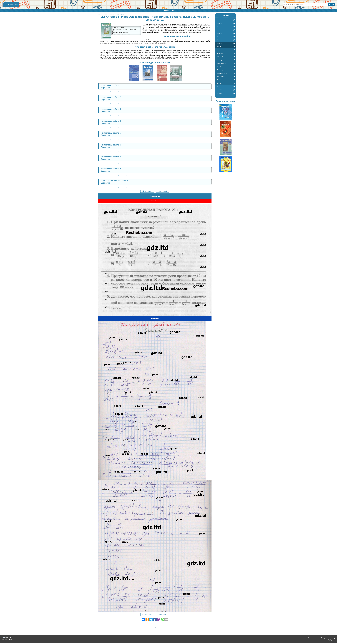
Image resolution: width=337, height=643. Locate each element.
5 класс (219, 33)
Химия (219, 83)
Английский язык (222, 50)
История (219, 66)
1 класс (219, 20)
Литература (220, 70)
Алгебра (111, 14)
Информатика (221, 63)
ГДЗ (172, 10)
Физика (219, 80)
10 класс (219, 90)
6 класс (219, 36)
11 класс (219, 93)
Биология (220, 53)
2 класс (219, 23)
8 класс (105, 14)
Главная (166, 10)
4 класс (219, 30)
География (220, 56)
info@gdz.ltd (331, 640)
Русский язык (221, 76)
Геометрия (220, 60)
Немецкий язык (222, 73)
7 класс (219, 40)
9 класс (219, 86)
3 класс (219, 26)
